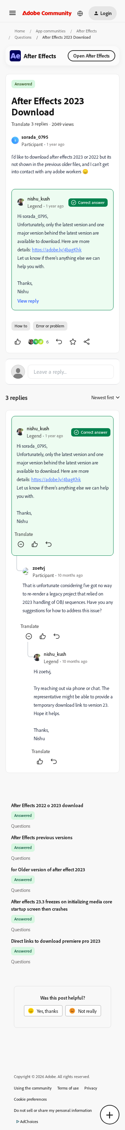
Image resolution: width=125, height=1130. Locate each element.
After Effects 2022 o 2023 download (47, 805)
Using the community (33, 1088)
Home (20, 30)
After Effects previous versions (42, 837)
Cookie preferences (30, 1099)
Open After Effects (91, 56)
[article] (62, 486)
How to (21, 325)
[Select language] (80, 13)
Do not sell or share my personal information (53, 1110)
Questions (23, 37)
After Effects (86, 30)
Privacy (90, 1088)
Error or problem (50, 325)
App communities (51, 30)
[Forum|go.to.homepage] (47, 13)
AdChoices (29, 1121)
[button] (12, 15)
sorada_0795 (35, 137)
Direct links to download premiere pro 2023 (55, 941)
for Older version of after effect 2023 (48, 869)
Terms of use (68, 1088)
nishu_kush (38, 199)
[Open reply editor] (62, 371)
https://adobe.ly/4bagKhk (57, 249)
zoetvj (39, 568)
